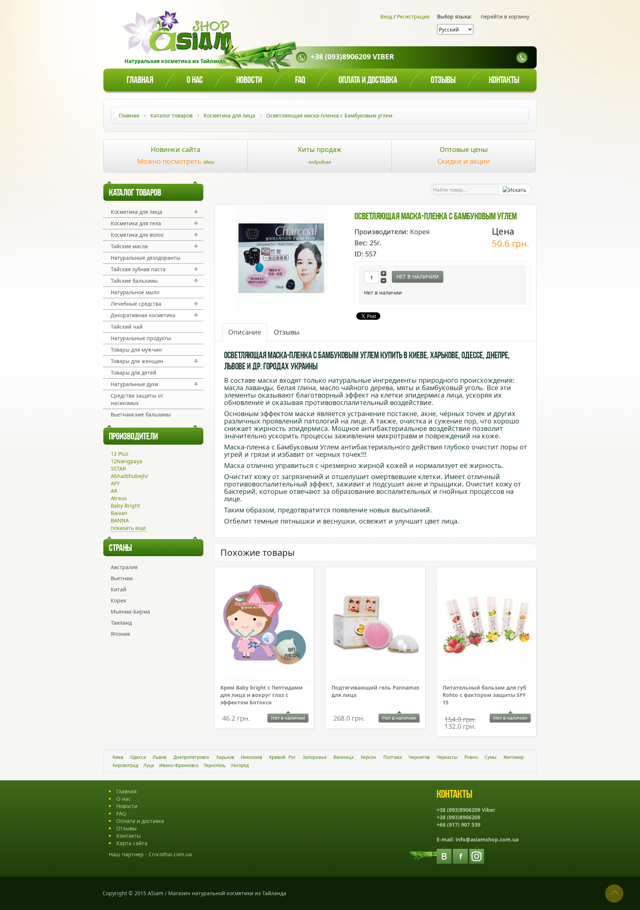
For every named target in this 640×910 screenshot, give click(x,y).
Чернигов (419, 757)
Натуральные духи (134, 384)
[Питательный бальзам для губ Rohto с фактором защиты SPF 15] (487, 625)
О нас (195, 81)
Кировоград (125, 765)
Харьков (225, 757)
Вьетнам (122, 578)
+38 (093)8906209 (458, 817)
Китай (118, 589)
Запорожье (315, 757)
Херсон (368, 757)
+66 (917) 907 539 (458, 824)
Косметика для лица (136, 211)
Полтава (392, 757)
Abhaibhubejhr (130, 475)
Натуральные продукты (141, 338)
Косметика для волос (137, 234)
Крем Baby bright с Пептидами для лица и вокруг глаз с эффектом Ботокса (261, 695)
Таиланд (121, 622)
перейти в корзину (505, 16)
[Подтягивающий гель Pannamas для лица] (375, 624)
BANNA (120, 520)
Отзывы (443, 81)
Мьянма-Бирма (130, 611)
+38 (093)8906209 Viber (352, 57)
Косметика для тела (136, 223)
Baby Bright (125, 505)
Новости (249, 81)
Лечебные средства (136, 303)
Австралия (124, 567)
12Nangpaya (126, 461)
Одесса (138, 757)
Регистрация (413, 16)
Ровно (471, 757)
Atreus (119, 498)
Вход (386, 16)
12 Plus (120, 453)
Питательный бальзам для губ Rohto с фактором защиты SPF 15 (484, 695)
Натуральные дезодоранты (145, 257)
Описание (244, 332)
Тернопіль (215, 765)
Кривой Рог (282, 757)
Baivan (119, 513)
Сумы (490, 757)
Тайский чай (127, 326)
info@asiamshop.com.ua (487, 839)
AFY (115, 483)
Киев (118, 757)
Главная (140, 81)
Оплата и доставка (368, 81)
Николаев (251, 757)
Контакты (504, 81)
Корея (118, 600)
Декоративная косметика (143, 315)
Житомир (513, 757)
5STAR (118, 468)
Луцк (148, 765)
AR (114, 490)
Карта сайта (131, 843)
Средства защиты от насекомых (137, 399)
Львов (159, 757)
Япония (120, 633)
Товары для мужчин (136, 349)
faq (300, 81)
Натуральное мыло (135, 292)
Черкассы (447, 757)
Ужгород (240, 765)
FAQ (121, 813)
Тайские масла (129, 246)
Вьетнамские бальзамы (141, 414)
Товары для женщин (137, 361)
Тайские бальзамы (134, 280)
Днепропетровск (191, 757)
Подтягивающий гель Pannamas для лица (375, 691)
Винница (343, 757)
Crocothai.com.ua (170, 854)
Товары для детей (133, 372)
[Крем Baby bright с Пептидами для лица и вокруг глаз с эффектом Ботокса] (264, 625)
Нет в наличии (417, 276)
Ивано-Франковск (179, 765)
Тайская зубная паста (138, 269)
